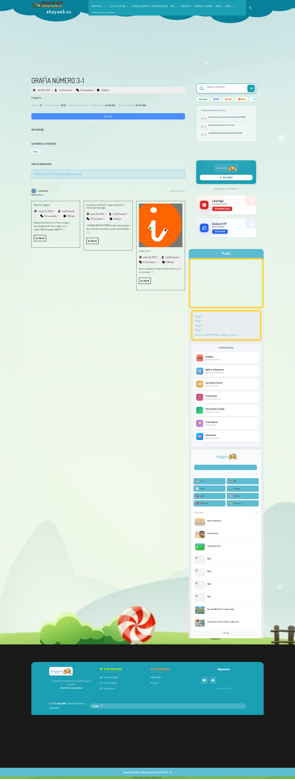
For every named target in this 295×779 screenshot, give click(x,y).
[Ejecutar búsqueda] (251, 88)
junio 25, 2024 (97, 213)
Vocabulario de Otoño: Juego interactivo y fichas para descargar (105, 206)
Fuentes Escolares (110, 677)
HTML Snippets (138, 778)
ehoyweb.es (59, 11)
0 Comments (51, 216)
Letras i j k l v (144, 250)
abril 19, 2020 (43, 89)
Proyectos (155, 683)
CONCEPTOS (185, 6)
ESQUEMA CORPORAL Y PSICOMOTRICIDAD (149, 6)
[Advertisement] (147, 46)
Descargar (108, 116)
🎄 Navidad (203, 99)
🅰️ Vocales (242, 99)
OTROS (228, 6)
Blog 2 (198, 325)
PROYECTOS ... (97, 6)
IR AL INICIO (228, 177)
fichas (35, 151)
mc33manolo (65, 89)
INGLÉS (219, 6)
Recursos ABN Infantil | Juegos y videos (216, 334)
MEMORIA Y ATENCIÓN (203, 6)
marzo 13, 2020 (46, 211)
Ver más (38, 237)
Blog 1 (198, 330)
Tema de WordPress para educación (139, 772)
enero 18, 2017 (150, 257)
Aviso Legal (219, 688)
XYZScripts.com (157, 778)
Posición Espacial (110, 683)
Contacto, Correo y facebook (103, 12)
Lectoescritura (109, 688)
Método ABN (156, 677)
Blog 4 (198, 316)
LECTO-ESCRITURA (117, 6)
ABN (172, 6)
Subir (96, 706)
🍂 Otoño (228, 99)
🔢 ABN (216, 99)
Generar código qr (42, 204)
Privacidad (228, 688)
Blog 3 (198, 320)
